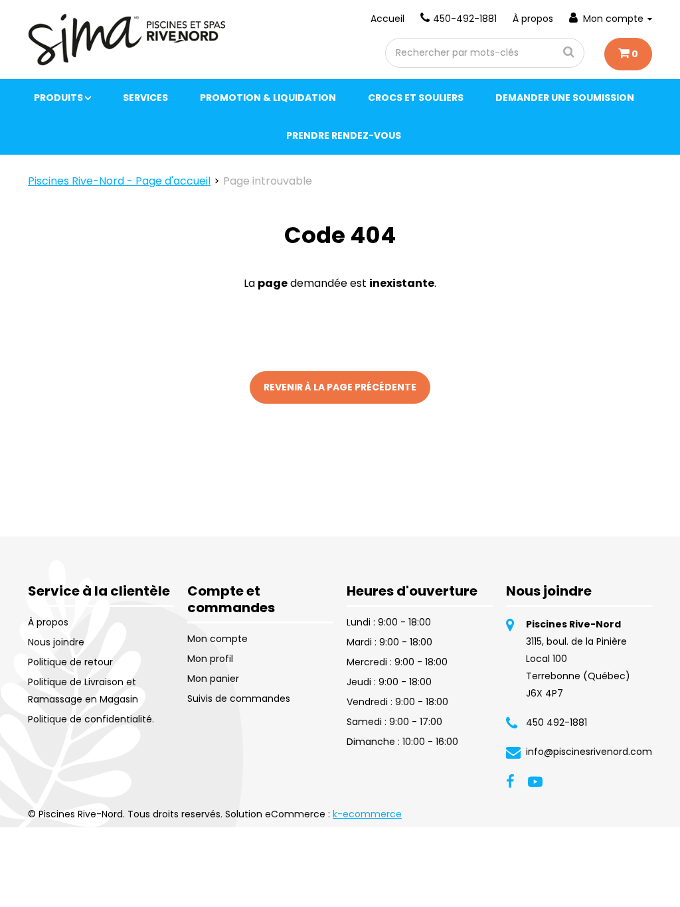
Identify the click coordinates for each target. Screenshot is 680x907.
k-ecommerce (367, 814)
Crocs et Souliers (416, 97)
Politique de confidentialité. (91, 719)
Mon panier (213, 678)
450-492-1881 (465, 18)
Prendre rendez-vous (343, 135)
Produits (58, 97)
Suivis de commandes (238, 698)
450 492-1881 (556, 722)
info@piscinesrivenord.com (589, 751)
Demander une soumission (564, 97)
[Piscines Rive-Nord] (127, 39)
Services (145, 97)
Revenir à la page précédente (340, 387)
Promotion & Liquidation (268, 97)
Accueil (387, 18)
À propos (533, 18)
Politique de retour (70, 662)
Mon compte (613, 18)
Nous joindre (56, 642)
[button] (628, 54)
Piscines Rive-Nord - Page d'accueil (119, 181)
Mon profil (210, 658)
